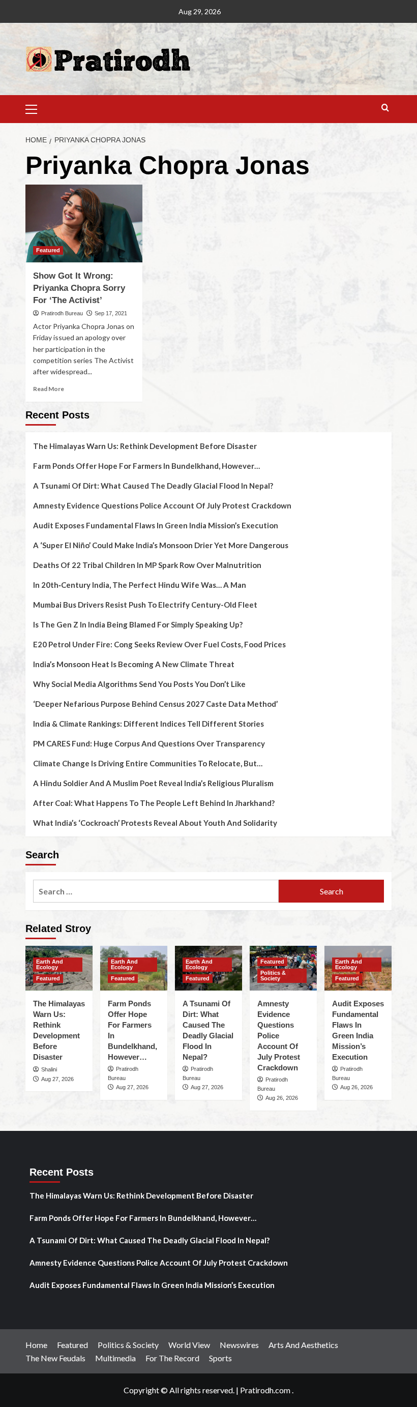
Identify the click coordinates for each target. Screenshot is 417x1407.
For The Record (172, 1358)
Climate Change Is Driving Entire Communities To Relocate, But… (147, 763)
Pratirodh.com (265, 1390)
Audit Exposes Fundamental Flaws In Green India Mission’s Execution (155, 525)
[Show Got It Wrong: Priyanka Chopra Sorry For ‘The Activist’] (83, 223)
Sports (220, 1358)
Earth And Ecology (49, 964)
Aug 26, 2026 (281, 1098)
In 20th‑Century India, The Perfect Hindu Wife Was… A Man (139, 584)
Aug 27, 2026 (57, 1079)
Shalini (49, 1069)
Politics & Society (273, 975)
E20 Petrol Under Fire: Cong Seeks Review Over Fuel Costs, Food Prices (159, 644)
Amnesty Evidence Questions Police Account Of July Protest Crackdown (162, 505)
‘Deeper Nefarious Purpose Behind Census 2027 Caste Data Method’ (155, 703)
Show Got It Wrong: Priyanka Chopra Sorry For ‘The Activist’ (79, 288)
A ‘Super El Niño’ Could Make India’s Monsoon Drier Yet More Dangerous (160, 545)
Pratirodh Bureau (62, 313)
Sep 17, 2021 (111, 313)
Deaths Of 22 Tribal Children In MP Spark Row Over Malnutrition (147, 565)
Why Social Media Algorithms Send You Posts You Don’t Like (139, 683)
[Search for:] (156, 891)
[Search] (385, 108)
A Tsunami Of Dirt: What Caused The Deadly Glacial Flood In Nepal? (153, 485)
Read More (48, 389)
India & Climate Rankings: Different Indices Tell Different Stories (148, 723)
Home (36, 1345)
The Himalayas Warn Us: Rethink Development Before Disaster (145, 446)
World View (189, 1345)
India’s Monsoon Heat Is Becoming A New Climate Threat (133, 664)
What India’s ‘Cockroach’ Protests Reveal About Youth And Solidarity (155, 822)
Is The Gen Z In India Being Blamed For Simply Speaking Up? (138, 624)
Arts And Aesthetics (303, 1345)
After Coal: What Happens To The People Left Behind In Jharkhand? (154, 802)
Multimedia (115, 1358)
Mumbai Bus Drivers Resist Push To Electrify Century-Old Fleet (145, 604)
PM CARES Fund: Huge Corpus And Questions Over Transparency (149, 743)
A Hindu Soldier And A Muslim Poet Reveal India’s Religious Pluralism (153, 783)
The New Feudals (55, 1358)
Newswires (239, 1345)
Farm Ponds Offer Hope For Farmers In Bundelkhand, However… (146, 465)
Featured (48, 250)
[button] (35, 108)
